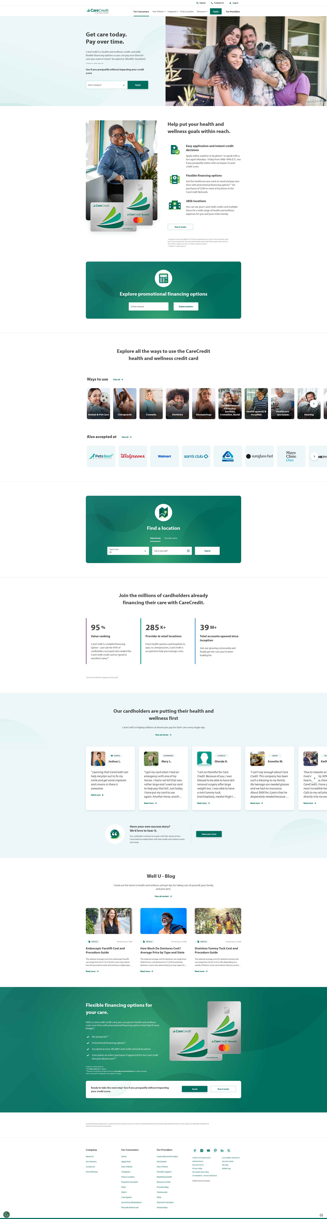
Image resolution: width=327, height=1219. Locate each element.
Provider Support (164, 1171)
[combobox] (107, 85)
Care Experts (126, 1197)
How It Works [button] (158, 11)
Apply (216, 11)
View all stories (161, 734)
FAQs (123, 1187)
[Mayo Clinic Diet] (291, 456)
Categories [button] (172, 11)
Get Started (161, 1161)
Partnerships (162, 1207)
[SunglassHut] (259, 456)
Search (203, 3)
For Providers (233, 11)
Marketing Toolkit (164, 1177)
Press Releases (92, 1171)
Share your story (209, 834)
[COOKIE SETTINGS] (6, 1214)
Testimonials (162, 1192)
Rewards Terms (198, 1165)
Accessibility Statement (231, 1158)
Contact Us (219, 3)
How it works (180, 227)
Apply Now (126, 1161)
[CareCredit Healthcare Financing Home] (97, 11)
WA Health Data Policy (200, 1172)
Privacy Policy (197, 1168)
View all (116, 379)
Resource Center (164, 1182)
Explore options (186, 306)
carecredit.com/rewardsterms (124, 1071)
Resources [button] (201, 11)
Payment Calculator (129, 1182)
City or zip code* (161, 551)
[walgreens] (133, 456)
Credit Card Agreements (201, 1158)
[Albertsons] (228, 456)
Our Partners (91, 1161)
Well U (124, 1192)
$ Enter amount (137, 306)
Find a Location (187, 11)
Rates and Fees (94, 1069)
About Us (90, 1156)
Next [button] (314, 404)
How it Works (126, 1166)
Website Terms (197, 1161)
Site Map (225, 1165)
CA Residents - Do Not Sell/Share (204, 1175)
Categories (125, 1171)
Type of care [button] (155, 538)
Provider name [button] (171, 538)
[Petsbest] (101, 456)
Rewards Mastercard (129, 1207)
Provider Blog (162, 1187)
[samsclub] (196, 456)
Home (123, 1156)
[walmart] (164, 456)
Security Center (228, 1161)
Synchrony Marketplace (131, 1202)
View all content (162, 896)
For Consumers (141, 11)
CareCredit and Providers (167, 1156)
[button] (233, 3)
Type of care (113, 549)
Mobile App (226, 1168)
